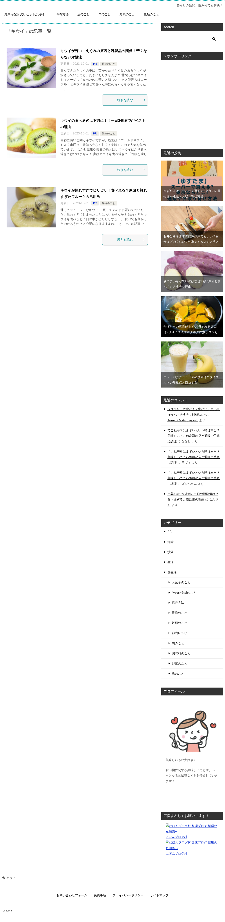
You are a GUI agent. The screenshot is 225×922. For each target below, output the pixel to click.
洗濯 (170, 552)
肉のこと (104, 14)
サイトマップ (159, 895)
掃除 (170, 542)
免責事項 (100, 895)
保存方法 (62, 14)
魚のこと (83, 14)
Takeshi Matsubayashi (182, 420)
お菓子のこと (181, 582)
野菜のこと (127, 14)
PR (95, 63)
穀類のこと (151, 14)
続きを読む (125, 100)
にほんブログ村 (176, 837)
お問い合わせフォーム (71, 895)
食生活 (172, 572)
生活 (170, 562)
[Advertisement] (195, 102)
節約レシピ (179, 633)
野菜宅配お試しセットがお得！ (25, 14)
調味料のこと (181, 653)
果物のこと (108, 63)
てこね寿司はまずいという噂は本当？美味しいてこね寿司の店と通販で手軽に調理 (193, 436)
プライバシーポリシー (128, 895)
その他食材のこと (184, 592)
